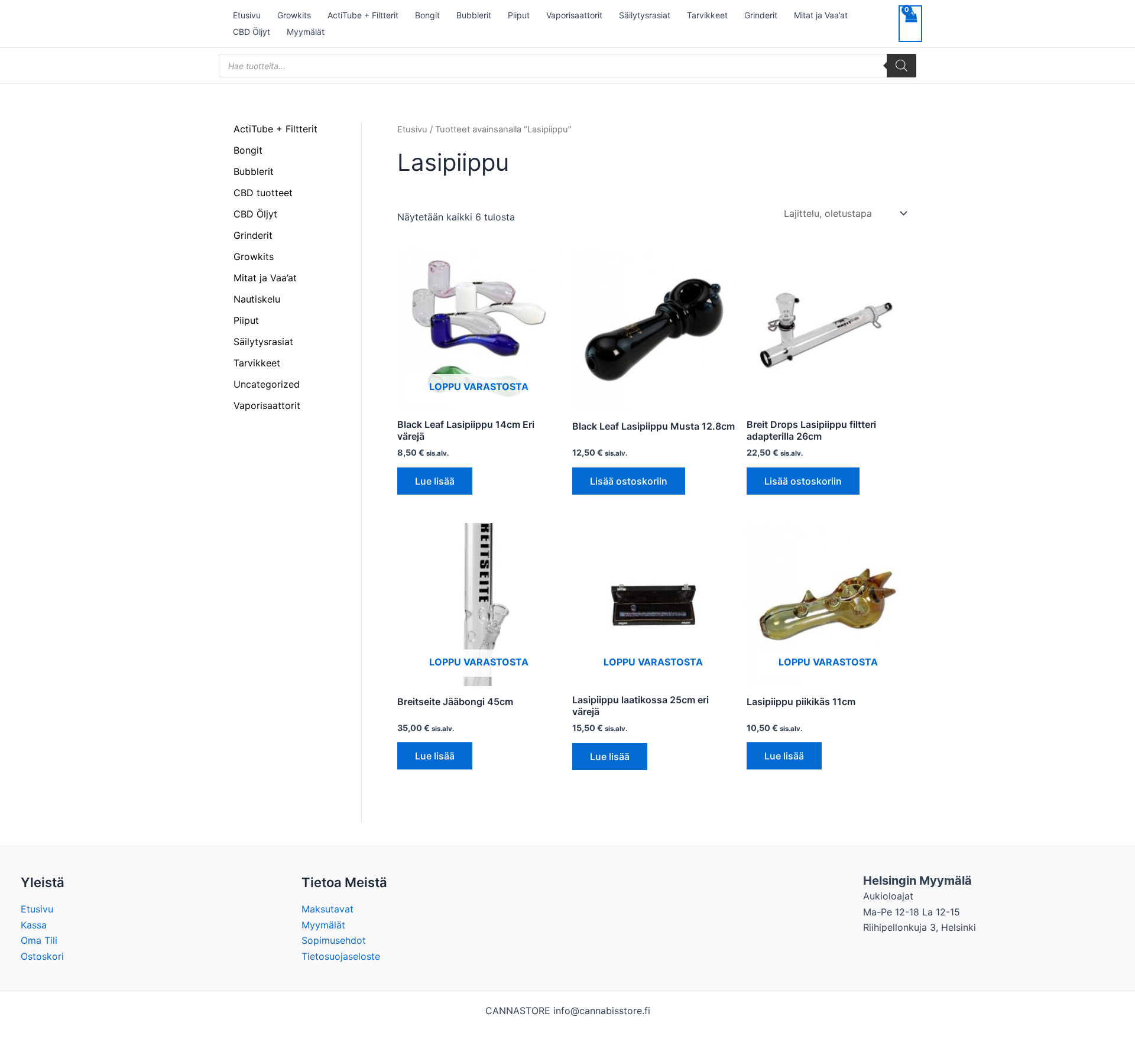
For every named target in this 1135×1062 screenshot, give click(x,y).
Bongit (427, 15)
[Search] (901, 65)
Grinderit (760, 15)
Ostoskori (42, 956)
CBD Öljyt (251, 32)
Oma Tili (39, 940)
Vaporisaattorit (574, 15)
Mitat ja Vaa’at (821, 15)
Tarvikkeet (707, 15)
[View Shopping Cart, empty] (910, 23)
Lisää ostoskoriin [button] (628, 481)
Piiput (519, 15)
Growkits (294, 15)
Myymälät (306, 32)
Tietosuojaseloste (340, 956)
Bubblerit (473, 15)
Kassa (34, 925)
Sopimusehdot (333, 940)
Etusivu (247, 15)
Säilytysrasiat (644, 15)
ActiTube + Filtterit (362, 15)
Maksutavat (327, 909)
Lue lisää (435, 481)
